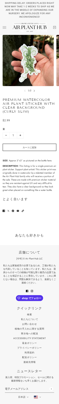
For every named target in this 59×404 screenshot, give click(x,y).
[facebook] (27, 291)
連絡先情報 (29, 362)
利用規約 (29, 352)
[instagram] (32, 291)
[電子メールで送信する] (17, 211)
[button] (22, 211)
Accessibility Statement (29, 338)
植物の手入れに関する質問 (29, 328)
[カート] (54, 27)
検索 (29, 314)
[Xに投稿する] (8, 211)
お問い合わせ (29, 324)
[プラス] (20, 135)
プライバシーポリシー (29, 347)
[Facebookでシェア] (3, 211)
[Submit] (51, 389)
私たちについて (29, 319)
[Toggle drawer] (4, 27)
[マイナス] (6, 135)
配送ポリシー (29, 357)
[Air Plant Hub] (29, 27)
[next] (34, 90)
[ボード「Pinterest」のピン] (12, 211)
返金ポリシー (29, 343)
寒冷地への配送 (29, 333)
